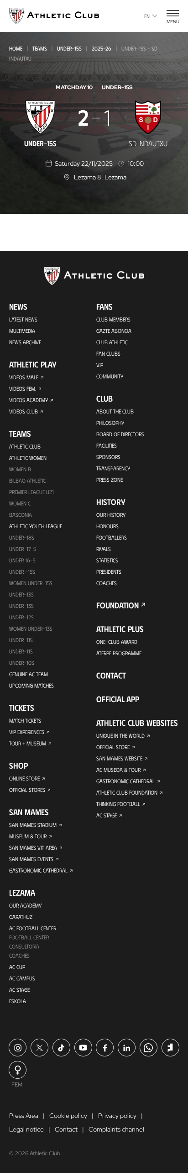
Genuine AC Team (28, 674)
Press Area (23, 1116)
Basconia (20, 514)
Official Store (113, 747)
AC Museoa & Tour (118, 769)
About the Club (115, 411)
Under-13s (21, 594)
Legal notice (26, 1129)
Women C (20, 503)
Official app (117, 699)
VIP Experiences (26, 732)
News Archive (25, 342)
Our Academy (25, 905)
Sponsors (108, 457)
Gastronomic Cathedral (38, 870)
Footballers (111, 537)
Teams (39, 48)
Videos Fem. (22, 388)
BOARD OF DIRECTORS (120, 434)
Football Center (29, 937)
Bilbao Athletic (27, 480)
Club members (113, 319)
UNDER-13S (21, 605)
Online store (24, 778)
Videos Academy (28, 400)
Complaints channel (116, 1129)
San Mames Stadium (33, 824)
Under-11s (21, 651)
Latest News (23, 319)
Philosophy (110, 422)
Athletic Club (25, 446)
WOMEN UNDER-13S (30, 628)
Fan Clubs (108, 353)
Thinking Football (118, 804)
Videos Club (23, 411)
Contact (111, 675)
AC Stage (19, 989)
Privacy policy (117, 1116)
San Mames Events (31, 859)
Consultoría (24, 946)
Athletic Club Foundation (126, 792)
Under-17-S (22, 549)
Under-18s (21, 537)
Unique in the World (120, 735)
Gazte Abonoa (113, 330)
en (147, 16)
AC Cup (17, 967)
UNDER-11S (21, 640)
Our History (110, 514)
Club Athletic (112, 342)
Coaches (19, 955)
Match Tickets (25, 720)
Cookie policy (68, 1116)
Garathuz (20, 916)
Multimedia (22, 330)
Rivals (103, 549)
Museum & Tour (28, 836)
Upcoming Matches (31, 685)
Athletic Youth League (35, 526)
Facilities (106, 445)
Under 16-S (22, 560)
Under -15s (22, 571)
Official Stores (27, 789)
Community (109, 376)
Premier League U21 (31, 492)
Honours (107, 526)
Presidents (108, 571)
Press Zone (109, 479)
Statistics (107, 560)
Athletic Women (28, 457)
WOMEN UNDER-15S (30, 583)
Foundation (117, 605)
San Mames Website (119, 758)
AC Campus (22, 978)
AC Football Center (32, 928)
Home (15, 48)
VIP (99, 365)
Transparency (113, 468)
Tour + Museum (27, 743)
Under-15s (69, 48)
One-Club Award (116, 641)
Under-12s (21, 617)
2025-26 (101, 48)
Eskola (17, 1001)
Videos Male (23, 377)
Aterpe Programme (118, 653)
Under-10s (21, 662)
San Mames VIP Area (33, 847)
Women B (20, 469)
